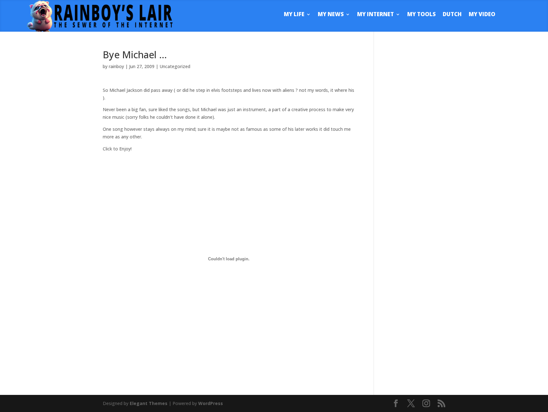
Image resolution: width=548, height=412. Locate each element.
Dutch (452, 15)
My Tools (421, 15)
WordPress (210, 403)
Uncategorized (175, 66)
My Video (482, 15)
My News (331, 15)
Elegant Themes (148, 403)
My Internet (375, 15)
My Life (294, 15)
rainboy (116, 66)
